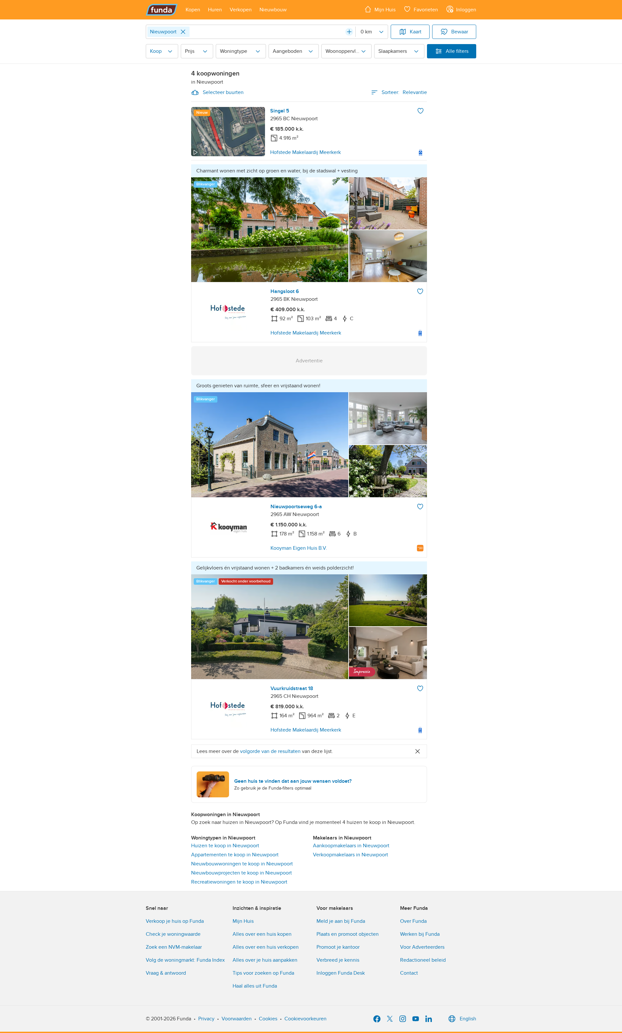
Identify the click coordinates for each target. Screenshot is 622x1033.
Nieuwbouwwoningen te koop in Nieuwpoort (242, 864)
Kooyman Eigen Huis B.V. (299, 548)
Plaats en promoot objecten (348, 934)
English (468, 1018)
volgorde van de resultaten (270, 751)
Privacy (206, 1018)
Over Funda (413, 921)
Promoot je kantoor (338, 947)
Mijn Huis (243, 921)
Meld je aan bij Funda (341, 921)
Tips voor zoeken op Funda (263, 973)
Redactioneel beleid (423, 960)
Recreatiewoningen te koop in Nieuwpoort (239, 882)
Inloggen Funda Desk (341, 973)
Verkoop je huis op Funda (175, 921)
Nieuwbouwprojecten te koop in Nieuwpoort (241, 873)
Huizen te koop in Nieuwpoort (225, 845)
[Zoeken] (349, 32)
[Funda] (162, 9)
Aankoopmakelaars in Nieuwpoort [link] (351, 845)
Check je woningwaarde (173, 934)
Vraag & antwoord (166, 973)
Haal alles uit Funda (255, 986)
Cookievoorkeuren (305, 1018)
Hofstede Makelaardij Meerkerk (305, 152)
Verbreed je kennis (338, 960)
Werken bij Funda (420, 934)
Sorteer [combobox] (404, 92)
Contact (409, 973)
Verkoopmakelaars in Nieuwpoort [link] (350, 854)
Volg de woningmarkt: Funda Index (185, 960)
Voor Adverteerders (422, 947)
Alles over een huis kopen (262, 934)
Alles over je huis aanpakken (265, 960)
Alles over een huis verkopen (266, 947)
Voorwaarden (237, 1018)
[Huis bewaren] (420, 111)
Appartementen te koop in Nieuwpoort (235, 854)
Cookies (268, 1018)
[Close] (183, 32)
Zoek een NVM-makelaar (174, 947)
